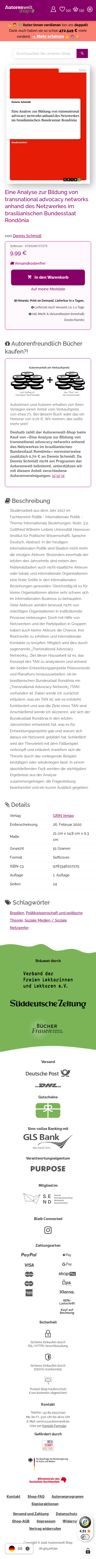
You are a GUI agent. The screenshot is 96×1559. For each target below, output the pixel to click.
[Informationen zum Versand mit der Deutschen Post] (48, 1075)
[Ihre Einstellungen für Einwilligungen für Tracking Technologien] (88, 1551)
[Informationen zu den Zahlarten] (29, 1257)
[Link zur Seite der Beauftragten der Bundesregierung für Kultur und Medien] (48, 1473)
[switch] (85, 1537)
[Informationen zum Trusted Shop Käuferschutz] (48, 1382)
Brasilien (17, 913)
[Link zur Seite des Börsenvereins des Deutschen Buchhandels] (48, 1482)
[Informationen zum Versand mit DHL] (48, 1087)
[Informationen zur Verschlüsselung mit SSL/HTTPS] (48, 1335)
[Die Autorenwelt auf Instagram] (48, 1232)
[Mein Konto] (54, 10)
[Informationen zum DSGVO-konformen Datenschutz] (48, 1359)
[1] (54, 476)
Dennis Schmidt (27, 236)
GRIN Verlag (63, 815)
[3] (62, 476)
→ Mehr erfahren (48, 36)
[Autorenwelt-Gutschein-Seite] (48, 1116)
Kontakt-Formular (54, 1426)
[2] (58, 476)
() (68, 10)
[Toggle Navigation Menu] (90, 10)
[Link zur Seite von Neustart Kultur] (48, 1450)
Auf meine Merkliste (48, 289)
